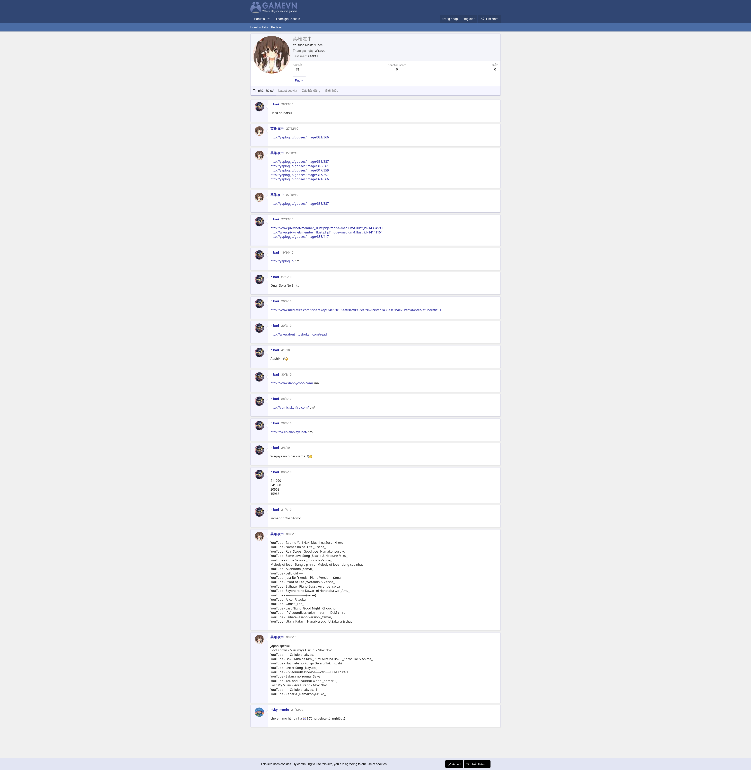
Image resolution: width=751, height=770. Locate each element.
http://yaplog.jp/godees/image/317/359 (299, 170)
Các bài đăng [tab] (311, 90)
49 (297, 69)
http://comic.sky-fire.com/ (289, 407)
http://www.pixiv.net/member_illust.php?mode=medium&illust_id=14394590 (326, 228)
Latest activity (259, 27)
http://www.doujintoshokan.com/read (298, 334)
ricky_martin (279, 709)
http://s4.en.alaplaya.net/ (288, 432)
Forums (259, 18)
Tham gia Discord (288, 18)
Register (276, 27)
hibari (274, 104)
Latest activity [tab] (287, 90)
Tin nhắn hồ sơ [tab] (263, 90)
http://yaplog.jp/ (282, 261)
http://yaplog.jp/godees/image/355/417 (299, 236)
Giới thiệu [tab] (331, 90)
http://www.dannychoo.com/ (291, 383)
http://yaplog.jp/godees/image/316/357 (299, 175)
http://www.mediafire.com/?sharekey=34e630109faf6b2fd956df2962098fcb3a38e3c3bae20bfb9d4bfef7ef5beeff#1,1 (355, 310)
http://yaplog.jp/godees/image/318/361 (299, 166)
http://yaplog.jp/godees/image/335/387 (299, 161)
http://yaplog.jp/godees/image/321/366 (299, 137)
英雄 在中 (277, 128)
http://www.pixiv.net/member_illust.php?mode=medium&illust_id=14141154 (326, 232)
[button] (268, 19)
